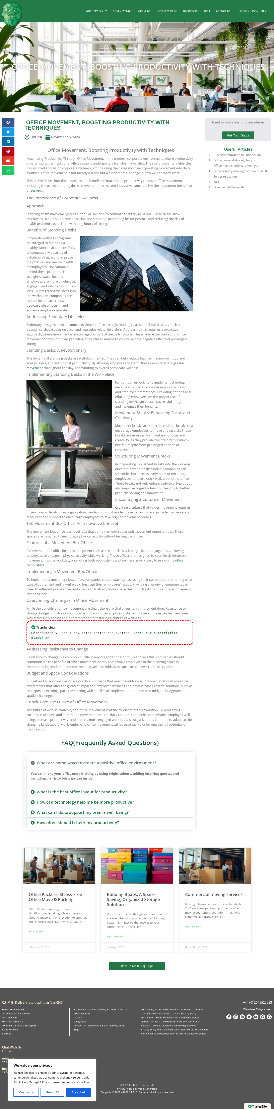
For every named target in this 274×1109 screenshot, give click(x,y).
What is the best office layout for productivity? (82, 792)
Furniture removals (12, 1021)
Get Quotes (80, 1021)
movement (34, 368)
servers (36, 190)
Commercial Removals (228, 187)
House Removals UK (13, 1009)
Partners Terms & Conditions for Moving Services (168, 1025)
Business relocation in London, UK (237, 155)
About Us (144, 11)
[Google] (269, 1017)
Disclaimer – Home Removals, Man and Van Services (170, 1017)
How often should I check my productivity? (78, 822)
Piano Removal (10, 1029)
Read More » (37, 931)
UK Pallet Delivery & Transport (19, 1025)
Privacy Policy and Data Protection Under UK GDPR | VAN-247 (175, 1029)
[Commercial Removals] (209, 187)
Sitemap (6, 1033)
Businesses (190, 11)
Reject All (52, 1092)
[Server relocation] (209, 176)
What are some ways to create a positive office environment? (96, 763)
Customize (26, 1092)
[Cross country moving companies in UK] (209, 171)
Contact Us (223, 11)
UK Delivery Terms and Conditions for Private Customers (172, 1009)
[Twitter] (249, 1017)
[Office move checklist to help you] (209, 165)
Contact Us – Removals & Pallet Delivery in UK (99, 1025)
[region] (52, 1080)
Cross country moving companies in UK (240, 171)
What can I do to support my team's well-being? (83, 812)
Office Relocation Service (16, 1013)
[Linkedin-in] (242, 1017)
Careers (78, 1017)
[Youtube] (256, 1017)
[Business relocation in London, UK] (209, 155)
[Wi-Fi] (209, 182)
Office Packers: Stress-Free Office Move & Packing (55, 897)
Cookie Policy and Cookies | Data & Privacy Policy (168, 1013)
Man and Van (9, 1017)
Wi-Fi (216, 182)
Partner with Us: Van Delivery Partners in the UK (100, 1009)
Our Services (94, 11)
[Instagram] (235, 1017)
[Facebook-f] (228, 1017)
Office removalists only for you (234, 160)
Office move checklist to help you (236, 166)
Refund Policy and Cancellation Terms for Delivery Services (174, 1033)
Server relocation (225, 176)
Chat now (7, 1051)
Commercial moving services (214, 894)
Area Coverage (122, 11)
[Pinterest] (262, 1017)
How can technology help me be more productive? (85, 802)
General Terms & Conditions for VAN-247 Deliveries (170, 1021)
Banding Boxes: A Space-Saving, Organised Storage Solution (133, 899)
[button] (8, 122)
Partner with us (166, 11)
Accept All (78, 1092)
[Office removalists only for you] (209, 160)
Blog (207, 11)
